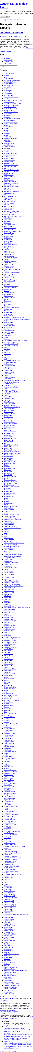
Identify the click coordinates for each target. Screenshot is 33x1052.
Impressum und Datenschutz (12, 20)
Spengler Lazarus (9, 862)
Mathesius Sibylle (9, 627)
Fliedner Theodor (9, 372)
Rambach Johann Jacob (10, 771)
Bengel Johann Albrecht (11, 183)
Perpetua (6, 732)
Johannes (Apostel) (5, 51)
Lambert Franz (8, 561)
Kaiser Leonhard (8, 538)
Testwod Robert (8, 892)
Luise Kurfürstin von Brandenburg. (14, 586)
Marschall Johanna (9, 617)
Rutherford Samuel (9, 798)
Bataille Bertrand (8, 175)
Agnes (5, 88)
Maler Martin (7, 602)
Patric (5, 725)
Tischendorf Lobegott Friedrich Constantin (16, 914)
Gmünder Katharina (9, 422)
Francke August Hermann (11, 382)
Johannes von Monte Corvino (12, 528)
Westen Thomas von (9, 962)
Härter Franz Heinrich (10, 450)
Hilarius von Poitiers (9, 480)
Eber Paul (6, 329)
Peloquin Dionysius (9, 728)
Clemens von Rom (9, 277)
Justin (5, 536)
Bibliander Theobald (10, 196)
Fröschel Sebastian (9, 398)
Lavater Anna (8, 566)
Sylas (5, 882)
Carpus (6, 259)
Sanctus (6, 808)
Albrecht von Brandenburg (11, 97)
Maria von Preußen (9, 611)
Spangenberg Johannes (10, 859)
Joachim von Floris (9, 516)
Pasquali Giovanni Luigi (11, 723)
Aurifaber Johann (9, 158)
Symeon (6, 884)
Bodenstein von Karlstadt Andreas (13, 216)
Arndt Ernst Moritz (9, 143)
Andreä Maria (8, 113)
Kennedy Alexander (9, 548)
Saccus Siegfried (8, 801)
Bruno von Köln (8, 241)
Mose (5, 667)
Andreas (26, 36)
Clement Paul (7, 279)
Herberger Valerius (9, 463)
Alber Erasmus (8, 93)
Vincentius (7, 942)
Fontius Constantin (9, 377)
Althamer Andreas (9, 102)
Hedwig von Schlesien (10, 455)
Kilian (5, 551)
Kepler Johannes (8, 549)
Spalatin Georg (8, 854)
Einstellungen (4, 1011)
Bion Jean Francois (9, 201)
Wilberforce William (9, 969)
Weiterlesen (29, 48)
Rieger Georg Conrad (10, 783)
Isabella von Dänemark (10, 506)
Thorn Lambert (8, 907)
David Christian (8, 304)
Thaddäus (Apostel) (9, 896)
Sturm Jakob (7, 881)
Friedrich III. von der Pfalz (11, 392)
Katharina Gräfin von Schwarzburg (14, 543)
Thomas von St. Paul (10, 906)
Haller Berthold (8, 440)
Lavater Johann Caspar (10, 567)
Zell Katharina (8, 979)
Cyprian (6, 299)
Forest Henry (7, 378)
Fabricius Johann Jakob (10, 362)
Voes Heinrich (8, 945)
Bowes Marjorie (8, 229)
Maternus (6, 624)
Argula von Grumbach (10, 138)
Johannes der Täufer (9, 526)
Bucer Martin (7, 243)
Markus (6, 614)
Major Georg (7, 599)
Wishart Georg (8, 974)
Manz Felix (7, 604)
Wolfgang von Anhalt (10, 975)
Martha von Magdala (10, 620)
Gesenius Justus (8, 417)
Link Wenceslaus (9, 574)
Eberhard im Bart (9, 330)
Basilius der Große (9, 173)
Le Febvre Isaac (8, 571)
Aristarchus (7, 140)
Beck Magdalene (8, 180)
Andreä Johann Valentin (11, 112)
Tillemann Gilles (8, 911)
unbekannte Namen (9, 925)
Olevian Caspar (8, 702)
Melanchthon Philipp (10, 640)
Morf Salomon (8, 660)
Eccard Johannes (8, 334)
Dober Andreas (8, 314)
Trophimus (7, 922)
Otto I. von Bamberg (10, 713)
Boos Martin (7, 223)
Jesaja (5, 513)
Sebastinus (7, 829)
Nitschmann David (9, 688)
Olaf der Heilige (8, 697)
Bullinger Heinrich (9, 248)
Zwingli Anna (8, 992)
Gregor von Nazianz (9, 427)
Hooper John (7, 488)
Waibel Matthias (8, 950)
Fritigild (6, 395)
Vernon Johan (8, 935)
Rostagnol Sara (8, 795)
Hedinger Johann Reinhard (11, 451)
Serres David (7, 838)
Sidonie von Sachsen (10, 844)
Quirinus (6, 768)
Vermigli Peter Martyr (10, 934)
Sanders (6, 809)
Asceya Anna (7, 148)
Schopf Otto (7, 826)
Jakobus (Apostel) (9, 509)
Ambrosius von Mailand (11, 105)
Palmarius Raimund (9, 717)
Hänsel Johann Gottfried (11, 445)
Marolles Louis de (9, 616)
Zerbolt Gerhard (8, 982)
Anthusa (6, 128)
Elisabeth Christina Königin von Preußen (15, 340)
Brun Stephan (8, 239)
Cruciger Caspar (8, 296)
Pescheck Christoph (9, 733)
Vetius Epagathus (9, 937)
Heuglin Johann (8, 471)
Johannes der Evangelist (11, 32)
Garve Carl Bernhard (10, 403)
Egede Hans (7, 335)
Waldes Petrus (8, 952)
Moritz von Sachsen (9, 662)
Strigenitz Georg (8, 877)
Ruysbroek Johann (9, 800)
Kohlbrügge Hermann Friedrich (13, 554)
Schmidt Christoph (9, 823)
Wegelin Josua (8, 957)
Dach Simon (7, 301)
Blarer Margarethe (9, 208)
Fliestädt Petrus (8, 374)
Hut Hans (6, 501)
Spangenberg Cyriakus (10, 856)
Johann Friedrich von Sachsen (12, 519)
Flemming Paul (8, 370)
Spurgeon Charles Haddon (11, 866)
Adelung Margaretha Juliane (12, 80)
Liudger (6, 579)
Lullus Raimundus (9, 589)
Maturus (6, 632)
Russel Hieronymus (9, 796)
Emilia (5, 347)
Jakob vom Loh (8, 508)
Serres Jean (7, 839)
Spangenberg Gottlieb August (12, 858)
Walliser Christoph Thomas (11, 954)
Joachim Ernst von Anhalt (11, 514)
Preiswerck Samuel (9, 758)
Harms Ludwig (8, 448)
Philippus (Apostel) (9, 743)
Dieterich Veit (8, 309)
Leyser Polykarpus (9, 572)
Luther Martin (8, 594)
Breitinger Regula (9, 233)
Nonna (6, 690)
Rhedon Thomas (8, 778)
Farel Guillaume (8, 364)
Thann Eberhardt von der (11, 897)
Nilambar (5, 1000)
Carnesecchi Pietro (9, 256)
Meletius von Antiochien (11, 642)
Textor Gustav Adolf (10, 894)
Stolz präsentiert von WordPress (9, 998)
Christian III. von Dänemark (12, 269)
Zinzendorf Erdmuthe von (11, 985)
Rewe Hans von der (9, 776)
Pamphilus (7, 718)
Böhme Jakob (8, 218)
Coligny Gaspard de (9, 281)
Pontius (6, 755)
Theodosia (7, 899)
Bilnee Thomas (8, 198)
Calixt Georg (7, 249)
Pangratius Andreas (9, 720)
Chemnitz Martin (8, 267)
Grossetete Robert (9, 433)
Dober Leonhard (8, 316)
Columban (7, 284)
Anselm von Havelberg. (11, 123)
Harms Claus (7, 446)
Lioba (5, 576)
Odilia (5, 692)
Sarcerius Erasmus (9, 811)
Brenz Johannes (8, 234)
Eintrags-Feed (8, 60)
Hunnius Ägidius (9, 496)
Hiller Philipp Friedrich (10, 483)
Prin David (7, 760)
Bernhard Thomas (9, 185)
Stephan (6, 872)
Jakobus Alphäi (8, 511)
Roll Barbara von (9, 786)
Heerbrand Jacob (8, 456)
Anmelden (7, 58)
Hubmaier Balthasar (9, 493)
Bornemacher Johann (10, 228)
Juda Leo (6, 531)
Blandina (6, 204)
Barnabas (6, 168)
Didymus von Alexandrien (11, 307)
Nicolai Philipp (8, 685)
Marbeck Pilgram (9, 606)
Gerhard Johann (8, 412)
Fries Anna (7, 393)
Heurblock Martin (9, 473)
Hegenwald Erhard (9, 461)
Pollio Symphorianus (10, 751)
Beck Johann (7, 178)
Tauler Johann (8, 886)
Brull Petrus (7, 238)
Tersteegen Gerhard (9, 891)
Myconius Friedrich (9, 674)
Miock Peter (7, 650)
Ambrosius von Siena (10, 107)
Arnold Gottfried (8, 145)
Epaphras (6, 350)
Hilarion (6, 478)
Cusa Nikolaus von (9, 297)
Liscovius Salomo (9, 577)
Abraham (6, 75)
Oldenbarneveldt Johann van (12, 700)
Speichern (3, 1051)
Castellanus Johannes (10, 261)
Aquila (6, 135)
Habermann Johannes (10, 438)
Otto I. (5, 712)
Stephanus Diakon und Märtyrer (13, 874)
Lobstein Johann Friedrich (11, 581)
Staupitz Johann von (9, 869)
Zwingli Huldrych (9, 993)
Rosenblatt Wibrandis (10, 793)
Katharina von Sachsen (10, 544)
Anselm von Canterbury (11, 122)
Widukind (6, 965)
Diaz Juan (6, 306)
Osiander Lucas (8, 710)
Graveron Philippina (9, 425)
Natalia (6, 677)
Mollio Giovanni (8, 655)
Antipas (6, 130)
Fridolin (6, 388)
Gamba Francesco (9, 402)
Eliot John (7, 339)
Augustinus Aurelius (9, 155)
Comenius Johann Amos (11, 286)
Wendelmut (7, 959)
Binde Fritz (7, 199)
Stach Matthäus (8, 867)
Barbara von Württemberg (11, 165)
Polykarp (6, 753)
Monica (6, 657)
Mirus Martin (7, 652)
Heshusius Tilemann (9, 468)
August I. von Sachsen (10, 153)
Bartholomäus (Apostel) (11, 171)
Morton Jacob (8, 665)
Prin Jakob (7, 761)
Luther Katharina (9, 591)
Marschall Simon (8, 619)
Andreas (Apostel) (9, 115)
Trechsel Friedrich (9, 919)
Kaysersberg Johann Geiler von (13, 546)
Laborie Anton (8, 559)
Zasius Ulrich (7, 977)
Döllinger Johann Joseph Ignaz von (14, 317)
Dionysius (7, 311)
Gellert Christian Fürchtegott (12, 407)
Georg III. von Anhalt (10, 410)
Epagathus (7, 349)
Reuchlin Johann (8, 775)
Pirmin (6, 745)
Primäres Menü (5, 16)
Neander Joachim (9, 679)
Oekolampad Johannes (10, 695)
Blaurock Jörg (8, 209)
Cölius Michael (8, 282)
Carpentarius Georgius (10, 257)
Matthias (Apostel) (9, 630)
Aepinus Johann (8, 85)
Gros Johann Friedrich (10, 432)
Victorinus (7, 939)
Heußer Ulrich (8, 475)
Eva (5, 357)
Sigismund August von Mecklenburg (14, 846)
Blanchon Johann (9, 203)
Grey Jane (7, 428)
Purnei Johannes (8, 766)
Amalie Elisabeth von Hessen (12, 103)
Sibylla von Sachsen (9, 843)
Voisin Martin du (8, 947)
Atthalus (6, 151)
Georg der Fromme (9, 408)
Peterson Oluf (8, 737)
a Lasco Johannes (9, 73)
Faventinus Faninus (9, 365)
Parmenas (6, 722)
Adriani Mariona (8, 83)
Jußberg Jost (7, 534)
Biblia (5, 195)
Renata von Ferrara (9, 773)
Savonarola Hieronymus (11, 814)
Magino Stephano (9, 597)
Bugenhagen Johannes (10, 244)
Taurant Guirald (8, 887)
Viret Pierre (7, 944)
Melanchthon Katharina (10, 639)
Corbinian (6, 291)
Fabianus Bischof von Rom (12, 360)
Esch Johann (7, 354)
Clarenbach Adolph (9, 274)
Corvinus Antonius (9, 292)
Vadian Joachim (8, 932)
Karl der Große (8, 541)
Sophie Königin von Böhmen (12, 853)
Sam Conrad (7, 804)
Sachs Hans (7, 803)
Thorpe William (8, 909)
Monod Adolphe (8, 659)
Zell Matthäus (8, 980)
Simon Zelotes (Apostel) (11, 851)
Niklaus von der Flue (10, 687)
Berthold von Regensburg (11, 191)
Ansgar (6, 125)
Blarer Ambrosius (9, 206)
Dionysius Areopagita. (10, 312)
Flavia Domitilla (8, 369)
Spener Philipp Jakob (10, 861)
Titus (5, 916)
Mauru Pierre (7, 635)
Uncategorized (8, 927)
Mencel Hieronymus (9, 644)
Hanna (6, 443)
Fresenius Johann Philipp (11, 387)
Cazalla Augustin (9, 266)
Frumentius (7, 400)
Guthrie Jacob (8, 437)
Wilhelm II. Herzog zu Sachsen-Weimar (15, 970)
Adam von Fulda (8, 78)
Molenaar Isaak (8, 654)
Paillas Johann (8, 715)
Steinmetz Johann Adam (11, 871)
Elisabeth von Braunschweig (12, 342)
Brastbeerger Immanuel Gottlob (13, 231)
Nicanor (6, 683)
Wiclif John (7, 964)
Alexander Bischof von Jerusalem (13, 100)
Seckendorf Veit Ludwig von (12, 831)
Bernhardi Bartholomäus (11, 186)
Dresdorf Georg (8, 322)
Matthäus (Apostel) (9, 629)
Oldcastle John (8, 698)
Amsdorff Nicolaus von (10, 108)
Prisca (5, 763)
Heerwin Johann (8, 460)
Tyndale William (8, 924)
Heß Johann (7, 470)
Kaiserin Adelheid (9, 539)
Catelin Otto (7, 262)
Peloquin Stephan (9, 730)
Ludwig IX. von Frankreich (12, 584)
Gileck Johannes (8, 420)
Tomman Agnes (8, 917)
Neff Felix (7, 682)
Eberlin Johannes (9, 332)
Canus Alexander (9, 253)
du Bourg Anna (8, 324)
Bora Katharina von (9, 224)
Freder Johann (8, 385)
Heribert (6, 465)
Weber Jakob (7, 955)
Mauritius (6, 634)
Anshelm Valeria (8, 127)
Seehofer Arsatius (9, 833)
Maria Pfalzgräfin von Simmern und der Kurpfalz (18, 607)
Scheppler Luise (8, 816)
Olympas (6, 703)
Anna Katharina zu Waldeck (12, 118)
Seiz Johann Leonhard (10, 834)
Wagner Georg (8, 949)
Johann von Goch (9, 523)
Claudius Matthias (9, 276)
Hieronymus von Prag (10, 476)
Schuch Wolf (7, 828)
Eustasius (6, 355)
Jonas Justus (7, 529)
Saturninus (7, 813)
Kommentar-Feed (9, 61)
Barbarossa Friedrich (10, 166)
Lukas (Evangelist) (9, 587)
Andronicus (7, 117)
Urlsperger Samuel (9, 929)
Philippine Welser (9, 741)
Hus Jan (6, 499)
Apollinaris (7, 133)
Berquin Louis (8, 190)
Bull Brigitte (7, 246)
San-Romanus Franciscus (11, 806)
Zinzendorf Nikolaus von (11, 987)
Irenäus (6, 504)
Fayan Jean (7, 367)
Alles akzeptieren (13, 1011)
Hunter (6, 498)
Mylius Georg (8, 675)
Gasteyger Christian (9, 405)
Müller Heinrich (8, 670)
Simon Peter (7, 849)
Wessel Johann (8, 960)
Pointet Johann (8, 748)
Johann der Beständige (10, 518)
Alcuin (6, 98)
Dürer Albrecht (8, 327)
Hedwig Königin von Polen (12, 453)
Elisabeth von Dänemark (11, 344)
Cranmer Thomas (9, 294)
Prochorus (7, 765)
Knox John (7, 553)
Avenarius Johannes (9, 160)
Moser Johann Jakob (10, 669)
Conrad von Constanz (10, 287)
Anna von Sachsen (9, 120)
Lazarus (6, 569)
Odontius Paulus (8, 693)
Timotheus (7, 912)
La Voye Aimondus (9, 558)
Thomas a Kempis (9, 902)
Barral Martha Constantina (11, 170)
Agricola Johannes (9, 90)
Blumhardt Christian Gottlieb (12, 211)
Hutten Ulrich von (9, 503)
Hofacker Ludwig (9, 485)
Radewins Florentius (10, 770)
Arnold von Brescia (9, 146)
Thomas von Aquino (10, 904)
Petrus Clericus (8, 740)
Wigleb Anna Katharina (10, 967)
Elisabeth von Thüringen (11, 345)
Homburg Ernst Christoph (11, 486)
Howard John (8, 490)
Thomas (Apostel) (9, 901)
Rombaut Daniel (8, 788)
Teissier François (8, 889)
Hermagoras (7, 466)
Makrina (6, 601)
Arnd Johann (7, 141)
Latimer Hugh (8, 564)
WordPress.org (8, 63)
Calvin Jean (7, 251)
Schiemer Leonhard (9, 819)
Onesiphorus (7, 708)
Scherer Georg (8, 818)
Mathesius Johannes (9, 625)
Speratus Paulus (8, 864)
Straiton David (8, 876)
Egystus (6, 337)
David (5, 302)
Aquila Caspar (8, 136)
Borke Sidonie (8, 226)
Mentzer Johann (8, 645)
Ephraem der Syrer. (9, 352)
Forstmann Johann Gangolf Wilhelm (14, 380)
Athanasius (7, 150)
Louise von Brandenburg (11, 582)
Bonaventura (7, 219)
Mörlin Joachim (8, 664)
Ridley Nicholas (8, 781)
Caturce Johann (8, 264)
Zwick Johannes (8, 990)
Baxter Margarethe (9, 176)
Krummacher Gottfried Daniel (12, 556)
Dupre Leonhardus (9, 325)
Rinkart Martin (8, 785)
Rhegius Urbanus (9, 780)
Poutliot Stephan (8, 756)
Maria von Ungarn (9, 612)
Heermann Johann (9, 458)
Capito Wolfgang (9, 254)
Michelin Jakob (8, 649)
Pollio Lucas (7, 750)
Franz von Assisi (8, 383)
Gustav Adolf (7, 435)
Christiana (7, 271)
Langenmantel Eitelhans (11, 562)
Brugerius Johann (9, 236)
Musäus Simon (8, 672)
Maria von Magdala (9, 609)
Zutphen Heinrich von (10, 988)
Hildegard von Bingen (10, 481)
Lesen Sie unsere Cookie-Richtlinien (16, 1017)
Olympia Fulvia (8, 705)
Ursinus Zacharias (9, 930)
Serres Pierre (7, 841)
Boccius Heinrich (9, 214)
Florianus (6, 375)
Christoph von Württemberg (12, 272)
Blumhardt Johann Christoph (12, 213)
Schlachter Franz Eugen (11, 821)
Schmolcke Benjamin (10, 824)
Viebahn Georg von (9, 940)
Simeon (6, 848)
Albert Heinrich (8, 95)
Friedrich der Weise (9, 390)
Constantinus (7, 289)
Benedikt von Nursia (10, 181)
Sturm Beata (7, 879)
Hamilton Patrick (8, 441)
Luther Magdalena (9, 592)
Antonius (6, 132)
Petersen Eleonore (9, 735)
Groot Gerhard (8, 430)
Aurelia (6, 156)
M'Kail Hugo (7, 596)
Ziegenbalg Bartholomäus (11, 984)
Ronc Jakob (7, 790)
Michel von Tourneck (10, 647)
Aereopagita (7, 87)
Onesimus (6, 707)
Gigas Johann (8, 418)
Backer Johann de (9, 163)
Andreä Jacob (8, 110)
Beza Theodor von (9, 193)
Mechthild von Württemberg (12, 637)
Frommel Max (8, 397)
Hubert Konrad (8, 491)
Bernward (6, 188)
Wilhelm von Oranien (10, 972)
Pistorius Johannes (9, 746)
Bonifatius (7, 221)
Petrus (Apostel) (8, 738)
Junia (5, 533)
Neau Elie (6, 680)
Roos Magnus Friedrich (10, 791)
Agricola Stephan (9, 92)
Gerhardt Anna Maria (10, 413)
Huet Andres (7, 495)
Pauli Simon (7, 727)
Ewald (5, 359)
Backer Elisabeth (8, 161)
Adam (5, 77)
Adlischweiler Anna (9, 82)
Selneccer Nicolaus (9, 836)
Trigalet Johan (8, 921)
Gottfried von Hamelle (10, 423)
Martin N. (6, 622)
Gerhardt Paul (8, 415)
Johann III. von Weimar (10, 521)
